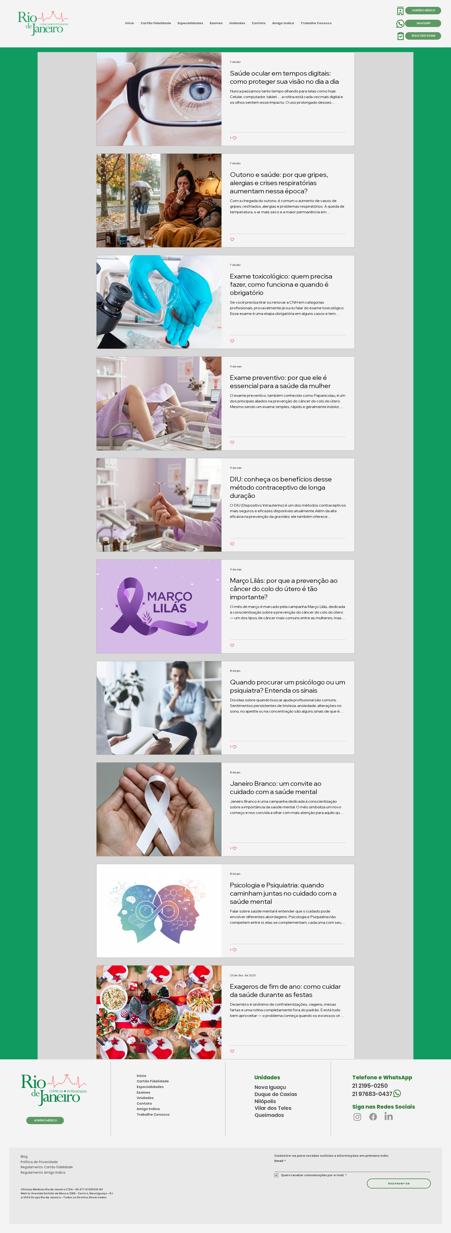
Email (280, 1161)
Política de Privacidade (39, 1162)
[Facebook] (373, 1117)
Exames (143, 1092)
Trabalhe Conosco (153, 1114)
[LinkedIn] (389, 1117)
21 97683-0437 (372, 1094)
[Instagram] (357, 1117)
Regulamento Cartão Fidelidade (47, 1167)
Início (141, 1075)
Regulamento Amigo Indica (43, 1172)
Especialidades (150, 1086)
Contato (144, 1103)
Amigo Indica (148, 1109)
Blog (24, 1156)
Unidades (145, 1098)
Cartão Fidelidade (153, 1081)
